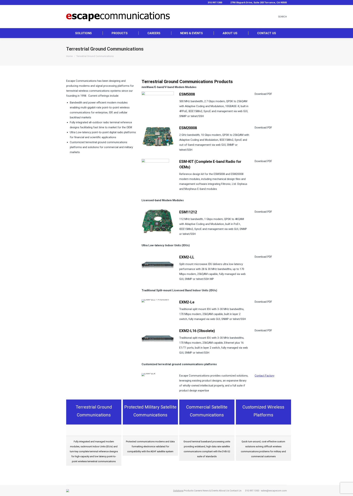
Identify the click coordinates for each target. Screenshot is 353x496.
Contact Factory (264, 375)
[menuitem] (83, 33)
